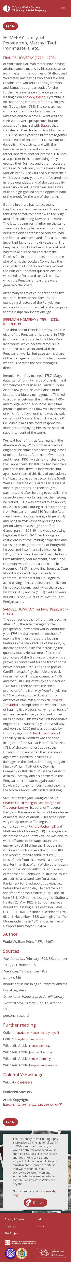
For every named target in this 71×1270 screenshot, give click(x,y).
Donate (38, 1202)
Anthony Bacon (34, 97)
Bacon (45, 125)
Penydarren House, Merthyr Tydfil (37, 1032)
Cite (12, 26)
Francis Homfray (39, 1046)
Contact (41, 1226)
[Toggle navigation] (63, 8)
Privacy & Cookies (15, 1219)
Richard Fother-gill (42, 826)
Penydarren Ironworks (29, 1039)
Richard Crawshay (42, 733)
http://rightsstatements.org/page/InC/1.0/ (31, 1104)
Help (39, 1219)
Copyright (10, 1226)
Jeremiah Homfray (40, 1052)
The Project (11, 1233)
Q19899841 (24, 1082)
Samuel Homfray (40, 1059)
